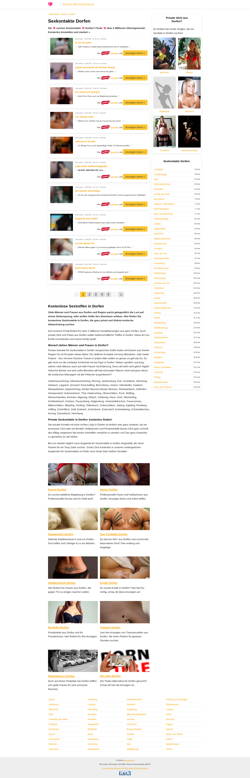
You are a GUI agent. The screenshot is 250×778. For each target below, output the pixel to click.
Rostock (170, 719)
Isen (156, 179)
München (53, 709)
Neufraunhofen (161, 258)
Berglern (158, 357)
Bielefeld (92, 729)
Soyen (157, 298)
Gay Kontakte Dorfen (113, 534)
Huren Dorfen (109, 489)
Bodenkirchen (161, 382)
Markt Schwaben (162, 367)
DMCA (137, 768)
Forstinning (159, 352)
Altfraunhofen (161, 337)
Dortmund (54, 729)
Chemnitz (132, 724)
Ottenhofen (159, 342)
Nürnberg (93, 709)
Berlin (52, 699)
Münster (131, 704)
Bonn (90, 734)
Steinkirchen (160, 243)
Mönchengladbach (136, 714)
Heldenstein (160, 273)
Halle (129, 739)
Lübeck (169, 709)
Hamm (169, 739)
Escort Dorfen (57, 489)
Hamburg (53, 704)
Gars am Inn (160, 253)
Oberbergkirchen (162, 308)
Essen (52, 734)
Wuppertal (93, 724)
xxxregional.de (129, 760)
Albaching (159, 293)
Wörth (157, 318)
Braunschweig (134, 729)
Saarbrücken (172, 744)
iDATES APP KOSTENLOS (78, 4)
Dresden (92, 714)
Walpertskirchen (162, 238)
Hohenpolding (161, 219)
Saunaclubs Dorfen (60, 534)
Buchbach (159, 199)
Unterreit (158, 372)
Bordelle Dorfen (58, 627)
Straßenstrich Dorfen (62, 582)
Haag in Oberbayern (164, 204)
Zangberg (159, 362)
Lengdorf (158, 169)
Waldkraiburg (161, 327)
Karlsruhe (93, 744)
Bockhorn (159, 233)
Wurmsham (160, 278)
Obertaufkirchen (162, 184)
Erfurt (169, 714)
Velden (157, 224)
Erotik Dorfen (108, 582)
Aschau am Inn (162, 283)
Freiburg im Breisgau (177, 699)
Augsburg (132, 709)
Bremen (53, 744)
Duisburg (92, 699)
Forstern (158, 248)
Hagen (169, 724)
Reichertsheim (161, 209)
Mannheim (93, 739)
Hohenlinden (160, 303)
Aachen (131, 719)
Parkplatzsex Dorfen (61, 676)
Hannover (54, 749)
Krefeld (130, 734)
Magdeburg (133, 749)
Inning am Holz (162, 194)
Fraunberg (159, 263)
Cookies (131, 768)
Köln (51, 714)
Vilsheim (158, 347)
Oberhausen (172, 704)
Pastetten (159, 288)
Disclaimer (144, 768)
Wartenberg (160, 323)
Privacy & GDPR (121, 768)
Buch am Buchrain (163, 214)
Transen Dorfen (110, 627)
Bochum (92, 719)
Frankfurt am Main (58, 719)
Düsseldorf (54, 739)
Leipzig (91, 704)
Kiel (129, 744)
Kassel (169, 729)
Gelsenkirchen (134, 699)
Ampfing (158, 332)
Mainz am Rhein (174, 734)
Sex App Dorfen (110, 675)
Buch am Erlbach (163, 387)
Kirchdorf (158, 189)
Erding (157, 313)
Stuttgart (53, 724)
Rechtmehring (161, 268)
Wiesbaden (93, 749)
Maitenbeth (159, 228)
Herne (169, 749)
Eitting (157, 377)
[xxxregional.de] (50, 6)
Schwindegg (160, 174)
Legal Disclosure (108, 768)
